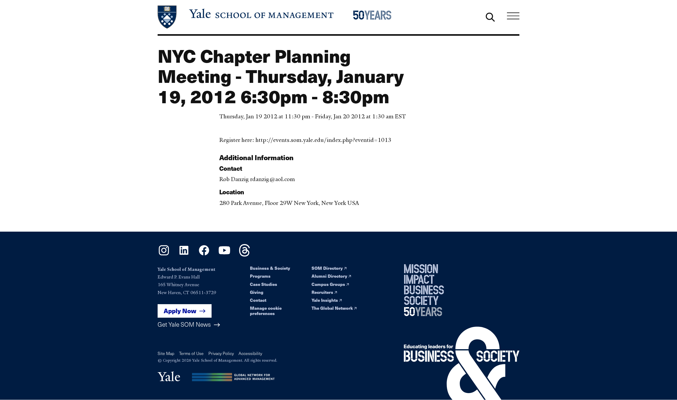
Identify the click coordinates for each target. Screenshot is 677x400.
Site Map (166, 353)
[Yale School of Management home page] (246, 17)
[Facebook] (204, 255)
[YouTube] (224, 255)
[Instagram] (164, 255)
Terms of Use (191, 353)
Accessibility (250, 353)
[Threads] (244, 255)
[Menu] (513, 16)
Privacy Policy (221, 353)
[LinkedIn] (184, 255)
